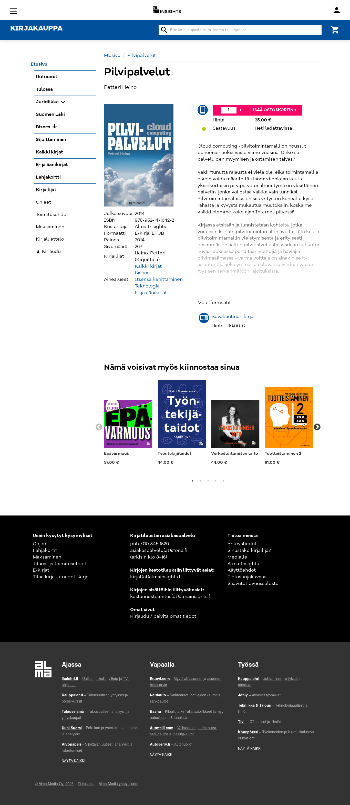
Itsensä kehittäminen (159, 279)
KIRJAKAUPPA (36, 28)
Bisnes (142, 273)
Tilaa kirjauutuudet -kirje (61, 577)
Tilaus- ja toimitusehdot (59, 564)
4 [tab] (215, 480)
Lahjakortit (45, 550)
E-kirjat (41, 570)
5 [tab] (223, 480)
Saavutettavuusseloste (253, 583)
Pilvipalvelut (141, 55)
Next (317, 427)
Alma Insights (243, 564)
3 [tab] (208, 480)
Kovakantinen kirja (232, 316)
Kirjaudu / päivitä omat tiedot (163, 616)
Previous (99, 427)
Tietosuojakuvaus (247, 577)
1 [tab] (192, 480)
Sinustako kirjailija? (249, 550)
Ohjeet (40, 544)
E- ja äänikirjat (151, 293)
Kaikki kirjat (148, 266)
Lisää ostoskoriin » (273, 110)
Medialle (237, 557)
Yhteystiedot (242, 544)
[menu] (14, 11)
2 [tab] (200, 480)
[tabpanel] (128, 424)
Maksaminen (47, 557)
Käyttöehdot (242, 570)
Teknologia (147, 286)
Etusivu (112, 55)
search (164, 30)
